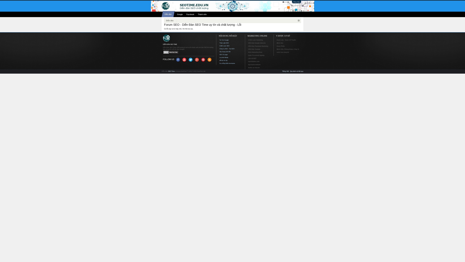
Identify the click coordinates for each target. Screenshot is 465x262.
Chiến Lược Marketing (255, 40)
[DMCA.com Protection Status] (188, 52)
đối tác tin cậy (223, 60)
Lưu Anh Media (223, 57)
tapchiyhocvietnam (254, 65)
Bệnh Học (280, 43)
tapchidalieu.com (253, 61)
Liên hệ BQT (252, 58)
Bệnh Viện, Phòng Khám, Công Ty (288, 49)
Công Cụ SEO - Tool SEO (227, 48)
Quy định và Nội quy (296, 71)
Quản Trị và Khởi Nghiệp (256, 55)
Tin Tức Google (224, 40)
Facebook (190, 14)
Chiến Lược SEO (224, 46)
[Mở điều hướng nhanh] (299, 20)
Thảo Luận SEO (224, 43)
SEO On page (223, 54)
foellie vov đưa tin (254, 68)
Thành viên (202, 14)
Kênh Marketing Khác (255, 52)
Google (180, 14)
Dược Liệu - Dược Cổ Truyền (286, 40)
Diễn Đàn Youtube (254, 49)
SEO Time (171, 71)
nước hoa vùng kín (283, 52)
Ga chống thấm (224, 63)
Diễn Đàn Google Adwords (257, 43)
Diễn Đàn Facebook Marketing (258, 46)
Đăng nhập (296, 2)
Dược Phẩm (281, 46)
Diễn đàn (168, 14)
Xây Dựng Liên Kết (224, 51)
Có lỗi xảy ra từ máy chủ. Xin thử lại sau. (178, 29)
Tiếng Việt (285, 71)
